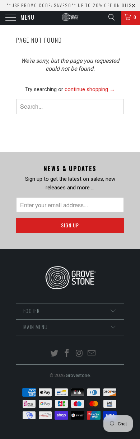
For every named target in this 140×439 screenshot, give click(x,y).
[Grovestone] (70, 18)
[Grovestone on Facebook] (67, 353)
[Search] (111, 17)
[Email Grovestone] (92, 353)
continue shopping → (90, 89)
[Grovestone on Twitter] (54, 353)
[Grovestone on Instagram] (79, 353)
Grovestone (78, 375)
